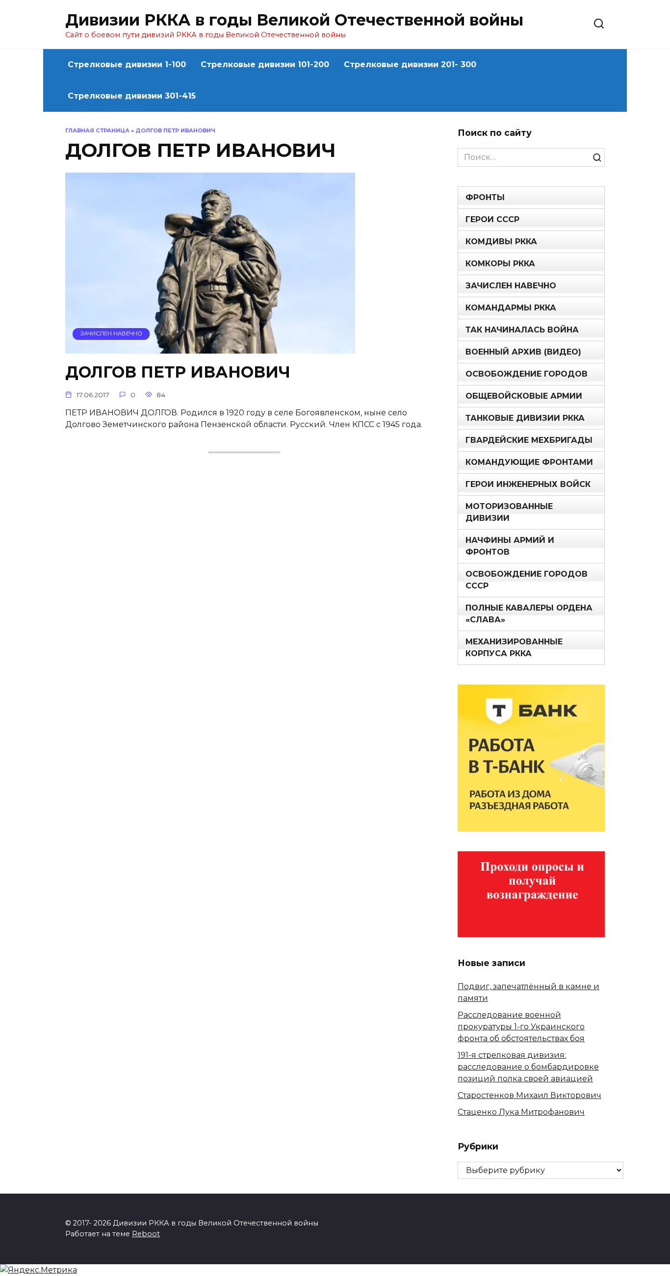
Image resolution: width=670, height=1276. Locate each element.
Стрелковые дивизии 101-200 (265, 64)
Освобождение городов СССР (526, 579)
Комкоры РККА (500, 263)
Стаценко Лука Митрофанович (521, 1112)
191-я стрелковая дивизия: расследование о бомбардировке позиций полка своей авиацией (528, 1066)
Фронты (485, 197)
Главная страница (97, 130)
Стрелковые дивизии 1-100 (127, 64)
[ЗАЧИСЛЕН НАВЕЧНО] (210, 347)
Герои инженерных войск (528, 484)
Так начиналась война (522, 329)
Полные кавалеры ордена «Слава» (529, 613)
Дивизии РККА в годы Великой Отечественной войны (294, 19)
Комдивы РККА (501, 241)
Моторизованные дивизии (509, 512)
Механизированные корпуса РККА (514, 647)
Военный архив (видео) (523, 352)
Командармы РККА (510, 307)
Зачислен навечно (510, 285)
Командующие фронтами (529, 462)
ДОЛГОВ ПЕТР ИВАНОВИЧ (177, 372)
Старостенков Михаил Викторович (529, 1095)
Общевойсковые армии (523, 396)
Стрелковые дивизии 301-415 (132, 96)
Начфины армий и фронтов (509, 546)
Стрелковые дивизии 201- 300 (410, 64)
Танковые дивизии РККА (525, 418)
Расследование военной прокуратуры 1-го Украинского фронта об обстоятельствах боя (521, 1026)
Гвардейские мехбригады (529, 440)
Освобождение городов (526, 374)
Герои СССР (492, 219)
